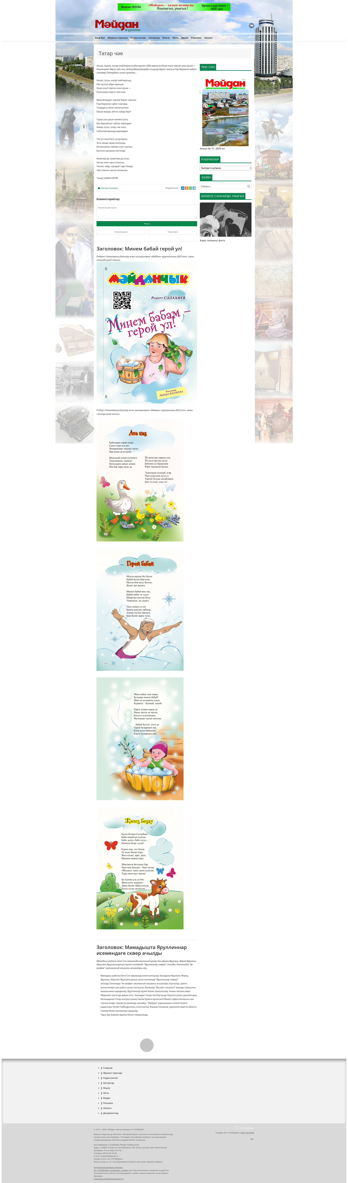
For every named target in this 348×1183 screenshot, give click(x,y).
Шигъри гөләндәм (109, 188)
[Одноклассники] (186, 188)
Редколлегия (138, 38)
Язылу (166, 38)
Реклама (196, 38)
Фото (175, 38)
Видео (185, 38)
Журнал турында (118, 38)
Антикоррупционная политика (108, 1167)
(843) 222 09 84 (247, 1132)
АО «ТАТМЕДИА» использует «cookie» (111, 1170)
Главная (107, 1067)
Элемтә (208, 38)
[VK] (251, 25)
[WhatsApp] (190, 188)
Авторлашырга (121, 232)
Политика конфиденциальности (109, 1179)
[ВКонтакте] (182, 188)
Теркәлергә (173, 232)
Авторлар (154, 38)
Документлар (111, 1113)
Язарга (147, 224)
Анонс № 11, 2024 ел (212, 148)
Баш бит (100, 38)
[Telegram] (194, 188)
